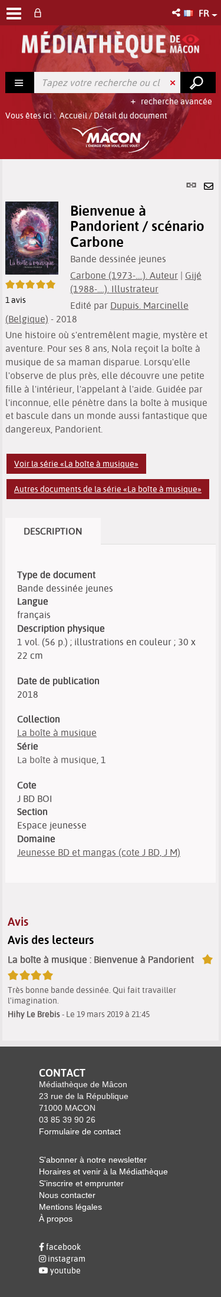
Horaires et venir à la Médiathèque (103, 1171)
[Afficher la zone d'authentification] (40, 12)
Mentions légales (70, 1207)
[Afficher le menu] (14, 13)
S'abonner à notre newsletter (93, 1159)
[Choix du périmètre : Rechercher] (20, 82)
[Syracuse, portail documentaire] (110, 44)
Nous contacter (67, 1195)
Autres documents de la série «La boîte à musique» (108, 489)
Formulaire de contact (80, 1131)
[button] (177, 12)
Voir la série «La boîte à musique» (76, 463)
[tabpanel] (110, 599)
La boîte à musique (57, 732)
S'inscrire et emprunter (81, 1183)
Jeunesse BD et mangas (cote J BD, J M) (98, 852)
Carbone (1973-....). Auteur (124, 275)
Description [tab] (53, 531)
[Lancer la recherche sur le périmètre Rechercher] (198, 82)
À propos (55, 1218)
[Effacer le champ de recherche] (174, 82)
